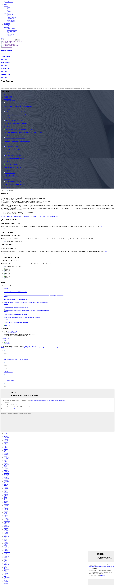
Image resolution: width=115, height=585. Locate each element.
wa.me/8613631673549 (9, 381)
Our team (9, 35)
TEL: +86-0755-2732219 (10, 360)
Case (5, 94)
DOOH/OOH (7, 99)
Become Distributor (12, 31)
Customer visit (10, 34)
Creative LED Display (9, 100)
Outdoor (9, 8)
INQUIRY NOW (5, 338)
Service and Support (12, 30)
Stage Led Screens (58, 347)
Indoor (8, 10)
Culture (9, 32)
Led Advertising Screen (17, 347)
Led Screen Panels (38, 347)
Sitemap (34, 346)
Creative (9, 11)
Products (6, 6)
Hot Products (28, 346)
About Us (6, 27)
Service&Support (8, 25)
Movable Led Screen (48, 347)
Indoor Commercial (8, 97)
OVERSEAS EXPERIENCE (39, 216)
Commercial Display (12, 17)
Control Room (10, 18)
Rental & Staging (11, 14)
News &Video (7, 24)
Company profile (11, 28)
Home (5, 4)
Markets (6, 13)
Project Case (7, 23)
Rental (8, 7)
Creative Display (11, 21)
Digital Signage (11, 20)
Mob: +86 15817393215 (22, 360)
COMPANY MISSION (52, 216)
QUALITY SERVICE (6, 216)
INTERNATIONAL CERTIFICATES (21, 216)
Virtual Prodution (11, 16)
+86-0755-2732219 (12, 331)
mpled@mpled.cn (11, 332)
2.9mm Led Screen (28, 347)
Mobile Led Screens (6, 347)
